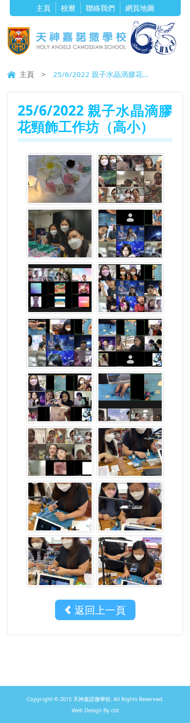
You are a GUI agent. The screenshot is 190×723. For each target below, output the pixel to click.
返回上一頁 (100, 610)
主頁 (43, 8)
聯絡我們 (100, 8)
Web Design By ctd (95, 710)
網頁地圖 (139, 8)
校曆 (68, 8)
